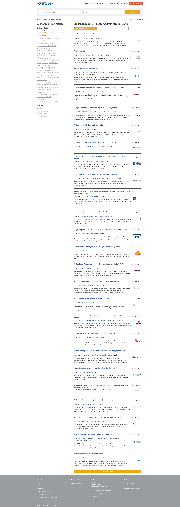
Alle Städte (40, 486)
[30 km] (45, 32)
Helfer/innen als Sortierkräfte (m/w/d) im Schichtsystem (95, 174)
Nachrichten (111, 3)
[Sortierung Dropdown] (140, 28)
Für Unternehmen (122, 3)
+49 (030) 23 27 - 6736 (98, 497)
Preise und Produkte (75, 483)
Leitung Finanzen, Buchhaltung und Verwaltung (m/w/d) (95, 333)
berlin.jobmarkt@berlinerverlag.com (102, 494)
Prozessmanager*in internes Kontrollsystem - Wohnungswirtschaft (99, 351)
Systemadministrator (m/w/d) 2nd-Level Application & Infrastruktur (100, 87)
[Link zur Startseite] (46, 3)
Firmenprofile (101, 3)
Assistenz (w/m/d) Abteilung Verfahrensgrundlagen (93, 434)
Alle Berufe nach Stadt (44, 491)
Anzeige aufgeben (136, 3)
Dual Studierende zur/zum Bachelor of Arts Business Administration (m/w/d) (100, 317)
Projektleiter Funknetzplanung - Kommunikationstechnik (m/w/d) (99, 264)
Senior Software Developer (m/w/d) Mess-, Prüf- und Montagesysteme (100, 281)
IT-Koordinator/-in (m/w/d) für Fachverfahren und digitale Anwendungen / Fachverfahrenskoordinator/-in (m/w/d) (102, 230)
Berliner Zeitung (129, 483)
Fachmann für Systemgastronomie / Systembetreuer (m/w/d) (97, 247)
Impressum (40, 505)
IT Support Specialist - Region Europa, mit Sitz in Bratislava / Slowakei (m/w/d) (100, 157)
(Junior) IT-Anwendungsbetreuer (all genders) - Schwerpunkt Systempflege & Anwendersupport (102, 192)
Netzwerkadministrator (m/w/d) (86, 68)
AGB (47, 505)
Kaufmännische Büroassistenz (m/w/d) (88, 454)
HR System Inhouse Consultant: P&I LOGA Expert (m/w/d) (95, 108)
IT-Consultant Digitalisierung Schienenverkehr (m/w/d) (95, 142)
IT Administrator (80, 51)
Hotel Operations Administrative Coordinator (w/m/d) (94, 212)
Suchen (132, 12)
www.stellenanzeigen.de (131, 489)
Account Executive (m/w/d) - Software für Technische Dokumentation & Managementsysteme (101, 386)
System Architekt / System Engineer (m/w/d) (90, 125)
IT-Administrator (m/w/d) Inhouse (86, 34)
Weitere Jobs (107, 471)
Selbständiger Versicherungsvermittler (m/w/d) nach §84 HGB (97, 417)
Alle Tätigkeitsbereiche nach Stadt (47, 497)
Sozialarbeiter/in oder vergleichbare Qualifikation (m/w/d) (96, 400)
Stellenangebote (90, 3)
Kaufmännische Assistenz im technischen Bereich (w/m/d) (96, 368)
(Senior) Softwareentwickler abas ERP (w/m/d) (91, 298)
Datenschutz (54, 505)
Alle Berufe (40, 489)
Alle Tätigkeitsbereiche (44, 494)
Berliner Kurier (128, 486)
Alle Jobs (39, 483)
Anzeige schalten (74, 486)
